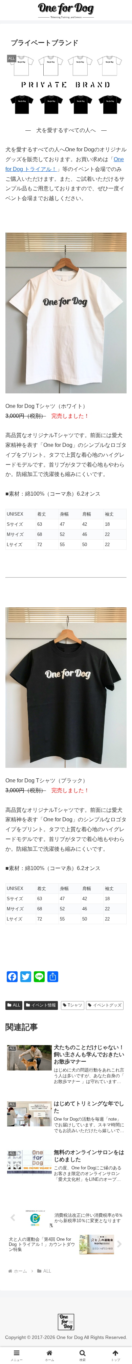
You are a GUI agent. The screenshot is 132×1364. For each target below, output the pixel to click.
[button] (119, 1015)
